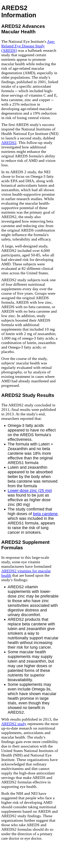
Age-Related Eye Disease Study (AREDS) (28, 46)
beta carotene (45, 513)
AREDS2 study (13, 724)
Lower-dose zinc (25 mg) (30, 490)
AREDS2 (8, 142)
